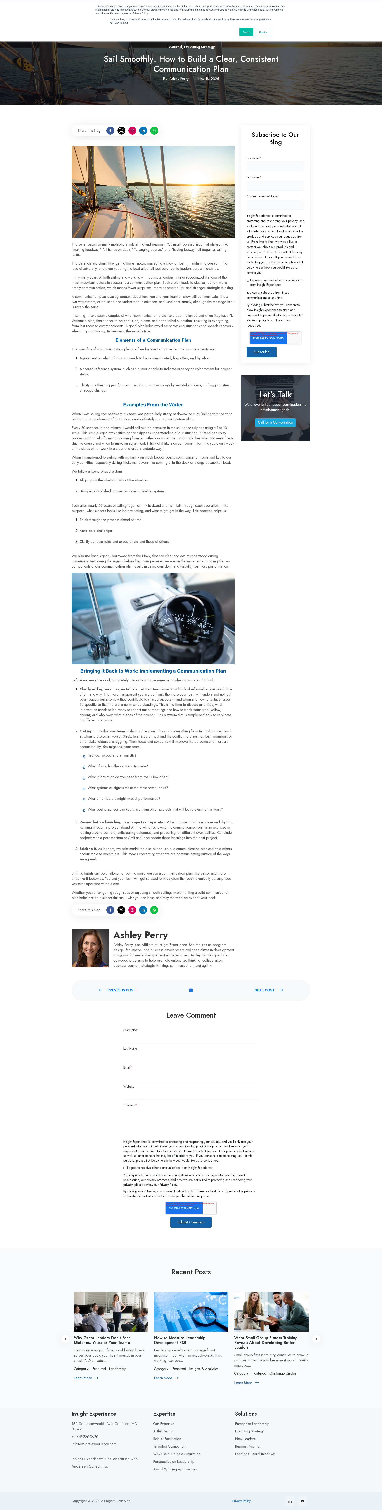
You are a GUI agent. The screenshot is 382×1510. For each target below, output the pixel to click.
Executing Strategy (199, 47)
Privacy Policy (241, 1501)
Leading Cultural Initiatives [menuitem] (255, 1454)
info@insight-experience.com (94, 1444)
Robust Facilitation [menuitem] (167, 1438)
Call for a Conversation (276, 423)
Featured (174, 47)
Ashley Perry (179, 78)
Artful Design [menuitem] (163, 1431)
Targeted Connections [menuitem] (170, 1446)
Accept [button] (246, 32)
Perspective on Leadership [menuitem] (173, 1461)
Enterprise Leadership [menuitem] (252, 1423)
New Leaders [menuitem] (245, 1438)
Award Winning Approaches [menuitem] (175, 1469)
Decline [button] (263, 32)
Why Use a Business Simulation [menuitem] (176, 1454)
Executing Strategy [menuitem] (249, 1431)
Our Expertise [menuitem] (164, 1423)
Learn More (86, 1378)
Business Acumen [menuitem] (248, 1446)
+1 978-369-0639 (85, 1436)
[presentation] (66, 1339)
